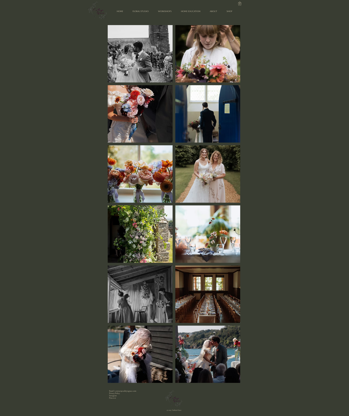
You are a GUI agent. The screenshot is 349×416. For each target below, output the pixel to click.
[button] (239, 3)
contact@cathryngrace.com (125, 391)
